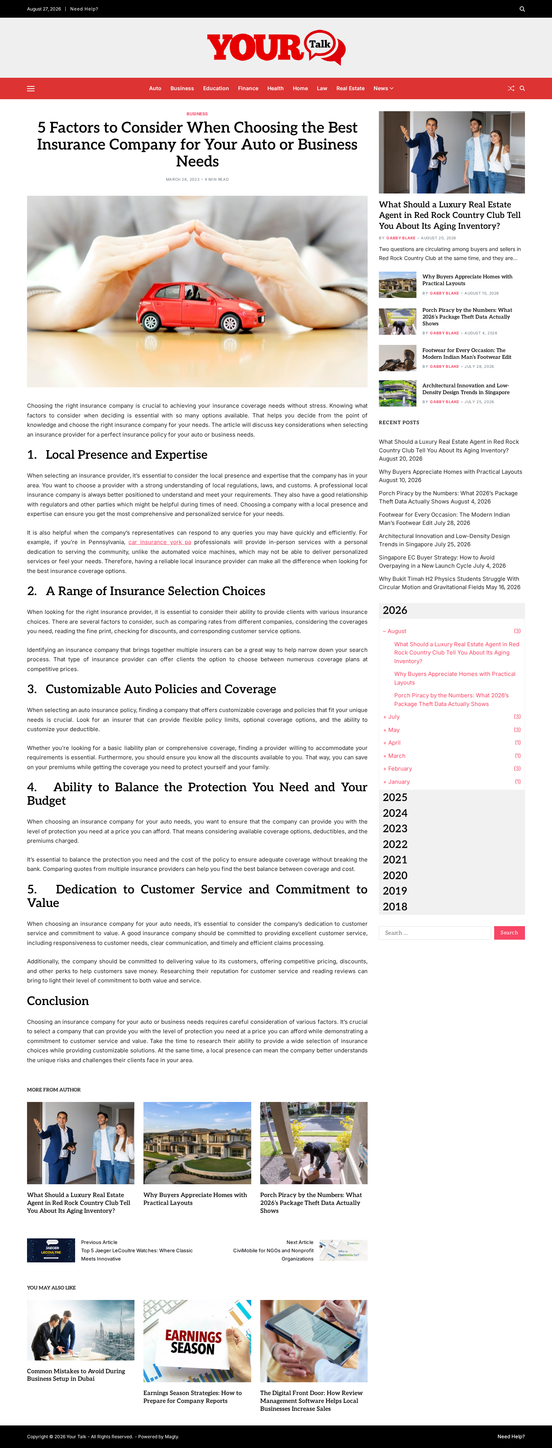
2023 (395, 829)
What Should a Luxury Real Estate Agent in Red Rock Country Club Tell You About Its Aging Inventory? (78, 1203)
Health (275, 88)
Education (216, 88)
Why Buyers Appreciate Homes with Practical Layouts (450, 471)
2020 (395, 876)
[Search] (522, 9)
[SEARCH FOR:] (433, 934)
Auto (155, 88)
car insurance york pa (159, 542)
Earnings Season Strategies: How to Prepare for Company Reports (192, 1397)
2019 (395, 891)
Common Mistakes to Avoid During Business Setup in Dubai (76, 1375)
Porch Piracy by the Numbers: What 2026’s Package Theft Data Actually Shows (311, 1203)
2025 (395, 798)
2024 (395, 813)
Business (182, 88)
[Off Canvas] (31, 88)
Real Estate (350, 88)
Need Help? (84, 9)
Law (322, 88)
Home (300, 88)
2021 (395, 860)
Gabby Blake (401, 238)
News (381, 88)
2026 (395, 611)
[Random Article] (511, 88)
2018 (395, 907)
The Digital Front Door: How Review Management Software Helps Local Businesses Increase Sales (311, 1401)
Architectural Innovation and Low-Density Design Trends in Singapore (466, 389)
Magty (171, 1436)
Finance (248, 88)
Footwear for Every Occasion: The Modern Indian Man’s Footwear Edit (466, 353)
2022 (395, 845)
